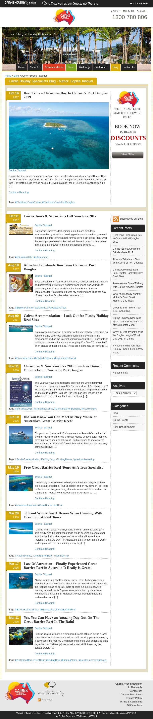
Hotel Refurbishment (124, 427)
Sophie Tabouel (17, 170)
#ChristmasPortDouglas (67, 408)
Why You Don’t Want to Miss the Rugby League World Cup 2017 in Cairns (128, 335)
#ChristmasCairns (43, 408)
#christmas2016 (23, 408)
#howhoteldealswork (65, 358)
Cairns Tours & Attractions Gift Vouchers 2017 (60, 216)
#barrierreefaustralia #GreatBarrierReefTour (39, 505)
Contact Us (129, 67)
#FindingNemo (64, 459)
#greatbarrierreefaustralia (92, 660)
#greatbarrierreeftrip (84, 459)
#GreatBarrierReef (66, 609)
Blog (115, 67)
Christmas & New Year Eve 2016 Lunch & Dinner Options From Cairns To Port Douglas (62, 368)
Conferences (101, 67)
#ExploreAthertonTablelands (30, 307)
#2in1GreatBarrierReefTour (29, 660)
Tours (71, 67)
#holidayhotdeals (43, 358)
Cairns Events (120, 420)
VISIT (116, 11)
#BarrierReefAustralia (27, 459)
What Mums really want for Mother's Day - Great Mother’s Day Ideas (127, 297)
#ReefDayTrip (61, 555)
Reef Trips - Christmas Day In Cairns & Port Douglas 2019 (127, 238)
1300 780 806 (129, 17)
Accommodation (54, 67)
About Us (34, 67)
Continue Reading (19, 192)
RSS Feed (47, 699)
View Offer (127, 154)
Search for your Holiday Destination (31, 34)
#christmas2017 (23, 257)
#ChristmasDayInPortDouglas (58, 202)
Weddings (84, 67)
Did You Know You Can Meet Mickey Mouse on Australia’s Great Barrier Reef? (60, 419)
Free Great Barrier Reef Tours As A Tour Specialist (63, 467)
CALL (143, 11)
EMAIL (130, 11)
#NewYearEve (89, 408)
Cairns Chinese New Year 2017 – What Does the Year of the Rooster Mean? (127, 321)
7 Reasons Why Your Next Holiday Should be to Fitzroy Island (128, 349)
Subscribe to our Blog (131, 218)
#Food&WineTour (56, 307)
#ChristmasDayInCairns (28, 202)
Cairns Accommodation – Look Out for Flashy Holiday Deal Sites (128, 273)
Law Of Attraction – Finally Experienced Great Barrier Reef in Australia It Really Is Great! (60, 566)
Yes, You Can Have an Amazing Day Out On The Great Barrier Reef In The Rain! (61, 620)
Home (21, 67)
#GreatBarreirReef (42, 555)
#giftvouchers (41, 257)
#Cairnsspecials (24, 358)
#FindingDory (47, 459)
